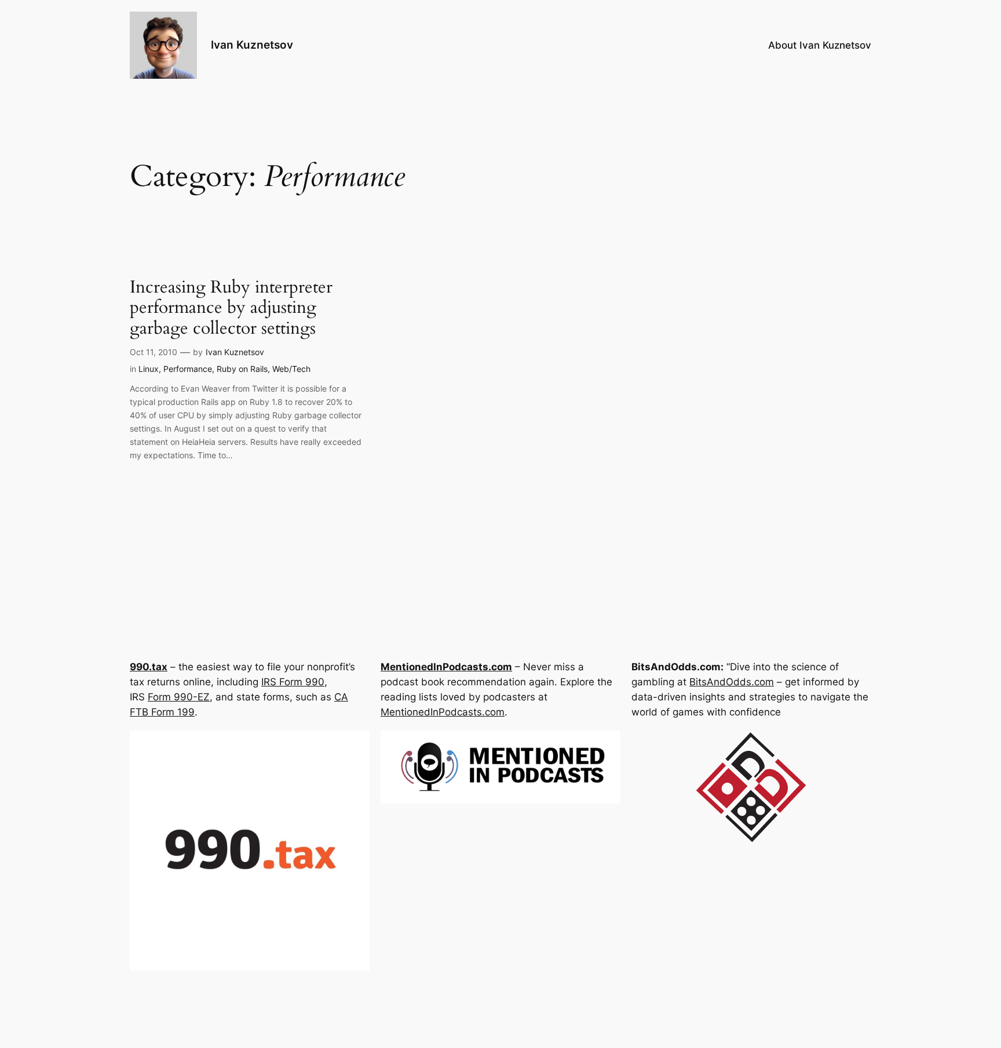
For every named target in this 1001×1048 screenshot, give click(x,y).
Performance (187, 369)
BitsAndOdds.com (731, 682)
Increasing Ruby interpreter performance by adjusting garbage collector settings (231, 308)
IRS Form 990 (292, 682)
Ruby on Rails (242, 369)
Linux (148, 369)
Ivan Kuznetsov (252, 45)
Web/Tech (291, 369)
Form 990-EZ (179, 697)
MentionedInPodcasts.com (443, 712)
